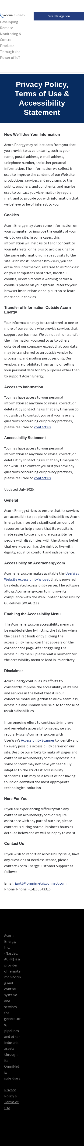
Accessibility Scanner (37, 740)
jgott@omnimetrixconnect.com (40, 883)
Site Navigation (59, 16)
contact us (42, 427)
